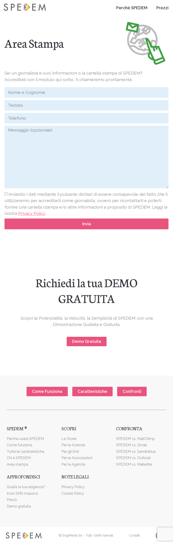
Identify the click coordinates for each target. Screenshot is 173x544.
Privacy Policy (31, 213)
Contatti (134, 535)
